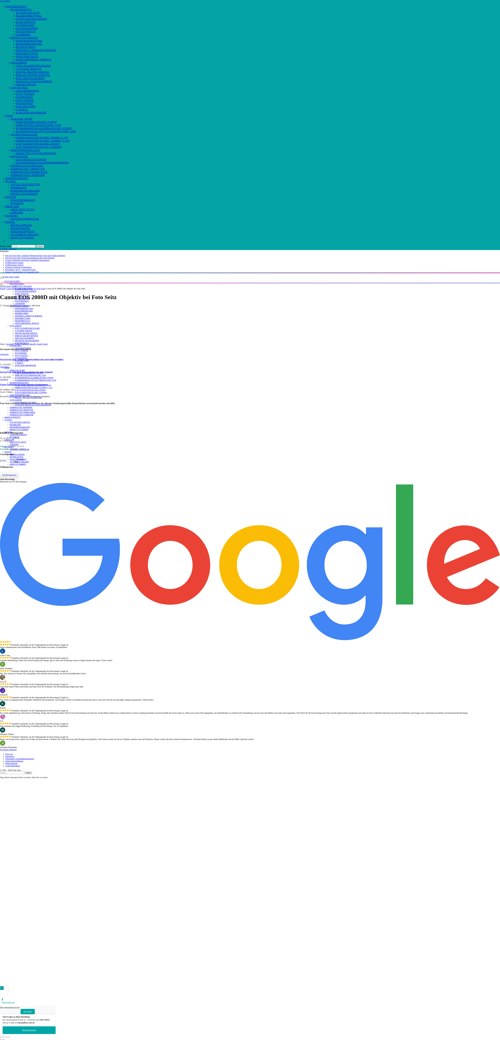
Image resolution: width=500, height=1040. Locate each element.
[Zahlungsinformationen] (9, 475)
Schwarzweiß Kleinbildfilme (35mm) (44, 128)
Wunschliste (20, 228)
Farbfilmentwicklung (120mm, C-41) (43, 141)
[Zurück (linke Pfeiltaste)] (1, 1039)
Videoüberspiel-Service (34, 59)
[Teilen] (6, 1037)
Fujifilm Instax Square (14, 262)
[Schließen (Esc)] (9, 1037)
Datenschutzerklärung (14, 761)
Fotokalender (27, 28)
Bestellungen (21, 225)
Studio (10, 181)
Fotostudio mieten (25, 184)
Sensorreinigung (29, 44)
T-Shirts (22, 109)
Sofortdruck (26, 84)
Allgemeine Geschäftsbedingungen (19, 759)
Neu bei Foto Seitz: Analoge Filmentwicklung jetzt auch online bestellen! (35, 255)
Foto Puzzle (25, 100)
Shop (9, 116)
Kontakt (11, 216)
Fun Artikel (19, 87)
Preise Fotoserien (24, 194)
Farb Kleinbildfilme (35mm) (36, 122)
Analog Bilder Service (33, 75)
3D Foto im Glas (28, 12)
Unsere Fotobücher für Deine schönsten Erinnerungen (27, 260)
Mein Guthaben (22, 237)
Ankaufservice (16, 178)
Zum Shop (27, 1011)
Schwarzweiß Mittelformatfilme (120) (46, 131)
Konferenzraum (22, 200)
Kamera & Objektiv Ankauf (36, 50)
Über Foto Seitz (22, 209)
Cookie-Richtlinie (12, 766)
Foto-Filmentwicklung (33, 66)
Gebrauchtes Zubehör (27, 175)
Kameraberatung (29, 41)
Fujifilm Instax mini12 (14, 265)
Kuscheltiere (26, 106)
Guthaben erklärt (24, 234)
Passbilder (18, 187)
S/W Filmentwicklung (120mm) (39, 147)
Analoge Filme (21, 119)
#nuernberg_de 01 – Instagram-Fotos (20, 270)
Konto (10, 222)
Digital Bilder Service (32, 72)
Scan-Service (26, 22)
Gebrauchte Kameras (26, 166)
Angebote (4, 379)
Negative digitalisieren (34, 81)
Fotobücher (25, 25)
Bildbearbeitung (29, 16)
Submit (28, 773)
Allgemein (4, 354)
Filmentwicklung (23, 134)
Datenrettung (27, 53)
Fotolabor (18, 62)
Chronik (16, 212)
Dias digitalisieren (30, 78)
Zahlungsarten (22, 231)
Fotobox (17, 203)
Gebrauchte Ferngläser (29, 172)
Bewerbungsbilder (25, 191)
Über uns (12, 206)
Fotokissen (24, 97)
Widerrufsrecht (11, 763)
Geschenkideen (27, 91)
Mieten (10, 197)
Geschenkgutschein (31, 159)
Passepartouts (27, 56)
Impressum (9, 756)
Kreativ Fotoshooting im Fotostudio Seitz (22, 272)
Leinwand (23, 34)
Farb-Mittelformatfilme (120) (38, 125)
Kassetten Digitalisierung (36, 153)
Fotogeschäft (16, 6)
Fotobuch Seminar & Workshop (18, 267)
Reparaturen (26, 47)
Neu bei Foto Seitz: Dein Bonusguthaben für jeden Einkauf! (30, 258)
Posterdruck (26, 31)
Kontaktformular (24, 219)
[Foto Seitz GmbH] (11, 277)
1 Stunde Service (29, 69)
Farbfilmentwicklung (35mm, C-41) (42, 137)
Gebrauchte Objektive (27, 169)
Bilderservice (21, 9)
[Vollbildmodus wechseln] (4, 1037)
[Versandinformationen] (6, 460)
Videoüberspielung (25, 150)
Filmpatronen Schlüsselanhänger (42, 162)
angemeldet (13, 396)
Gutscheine (19, 156)
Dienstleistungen (24, 37)
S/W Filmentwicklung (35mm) (38, 144)
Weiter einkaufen (29, 1030)
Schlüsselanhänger (31, 112)
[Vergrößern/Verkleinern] (1, 1037)
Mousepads (24, 103)
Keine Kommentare (22, 305)
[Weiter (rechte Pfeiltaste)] (4, 1039)
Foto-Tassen (25, 94)
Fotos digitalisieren (31, 19)
